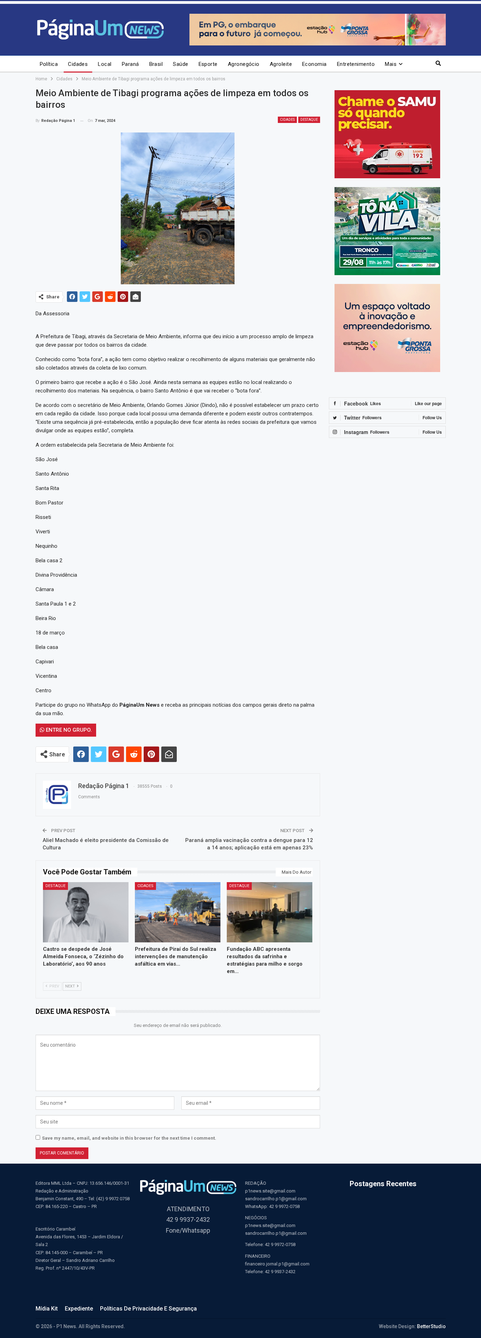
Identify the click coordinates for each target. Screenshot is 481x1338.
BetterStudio (431, 1326)
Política (49, 64)
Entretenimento (356, 64)
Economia (314, 64)
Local (104, 64)
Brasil (156, 64)
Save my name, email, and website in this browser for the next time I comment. (129, 1138)
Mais (390, 64)
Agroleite (281, 64)
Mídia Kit (47, 1308)
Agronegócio (244, 64)
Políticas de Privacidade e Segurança (148, 1308)
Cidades (78, 64)
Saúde (180, 64)
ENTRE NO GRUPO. (68, 730)
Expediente (79, 1308)
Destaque (309, 120)
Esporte (208, 64)
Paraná (130, 64)
